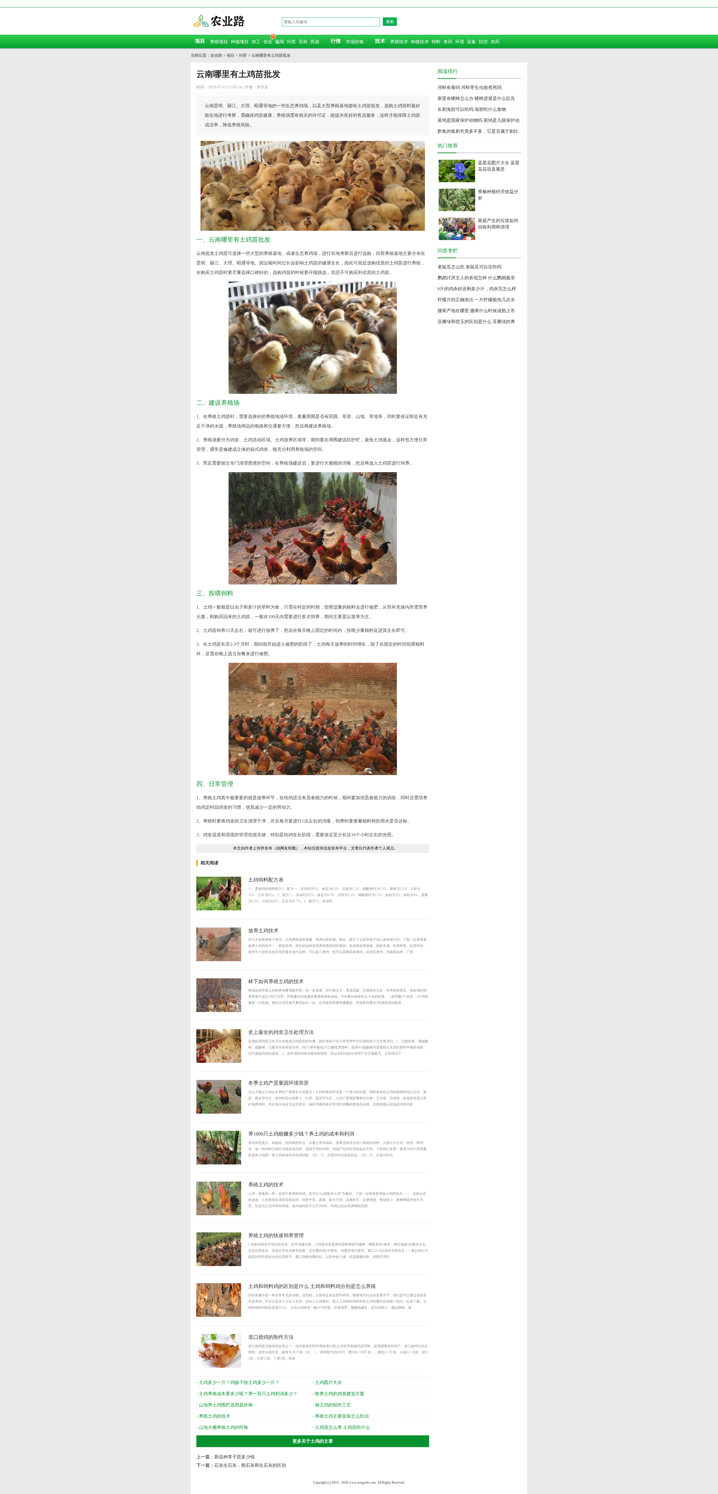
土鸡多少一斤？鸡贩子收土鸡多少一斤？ (239, 1382)
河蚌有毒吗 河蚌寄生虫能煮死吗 (469, 87)
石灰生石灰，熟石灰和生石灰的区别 (250, 1465)
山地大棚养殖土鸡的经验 (223, 1427)
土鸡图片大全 (328, 1382)
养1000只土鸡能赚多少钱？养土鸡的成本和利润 (301, 1134)
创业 (267, 41)
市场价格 (355, 41)
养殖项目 (219, 41)
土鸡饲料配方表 (266, 880)
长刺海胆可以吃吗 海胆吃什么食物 (472, 109)
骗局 (279, 41)
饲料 (436, 41)
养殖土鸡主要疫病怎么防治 (342, 1416)
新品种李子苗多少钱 (234, 1456)
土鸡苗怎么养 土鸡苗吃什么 (342, 1427)
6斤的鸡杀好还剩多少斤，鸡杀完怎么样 (477, 288)
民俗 (314, 41)
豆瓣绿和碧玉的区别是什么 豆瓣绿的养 (476, 321)
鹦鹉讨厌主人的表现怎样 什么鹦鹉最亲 (476, 277)
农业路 (237, 21)
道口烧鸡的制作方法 (271, 1337)
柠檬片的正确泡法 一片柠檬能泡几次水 (476, 299)
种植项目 (240, 41)
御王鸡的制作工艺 (333, 1404)
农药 (495, 41)
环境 (459, 41)
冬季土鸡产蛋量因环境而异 (278, 1083)
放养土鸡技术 (263, 930)
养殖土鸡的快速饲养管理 (276, 1235)
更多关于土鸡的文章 (313, 1441)
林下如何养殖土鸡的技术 (276, 981)
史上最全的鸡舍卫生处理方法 (281, 1032)
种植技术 (420, 41)
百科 (303, 41)
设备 (471, 41)
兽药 (447, 41)
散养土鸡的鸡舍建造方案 (339, 1393)
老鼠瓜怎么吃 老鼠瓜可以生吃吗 (469, 266)
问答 (291, 41)
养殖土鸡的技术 (266, 1184)
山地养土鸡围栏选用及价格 (226, 1404)
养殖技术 (399, 41)
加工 (256, 41)
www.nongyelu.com (362, 1482)
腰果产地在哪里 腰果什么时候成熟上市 (476, 310)
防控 (483, 41)
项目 (230, 55)
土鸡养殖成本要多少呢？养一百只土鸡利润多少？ (248, 1393)
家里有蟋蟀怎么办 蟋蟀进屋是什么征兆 (476, 98)
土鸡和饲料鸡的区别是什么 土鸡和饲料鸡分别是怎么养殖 (312, 1286)
